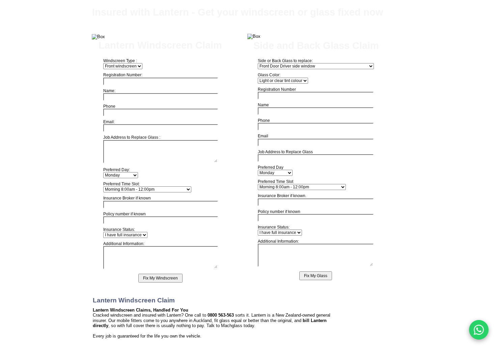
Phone (264, 120)
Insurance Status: (274, 227)
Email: (109, 121)
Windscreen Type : (120, 60)
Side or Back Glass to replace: (285, 60)
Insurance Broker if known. (282, 195)
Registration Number (277, 89)
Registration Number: (122, 75)
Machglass (231, 325)
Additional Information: (278, 241)
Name (263, 105)
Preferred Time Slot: (121, 184)
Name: (109, 90)
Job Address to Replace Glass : (131, 137)
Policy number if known (279, 211)
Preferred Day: (116, 169)
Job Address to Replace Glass (285, 152)
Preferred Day (270, 167)
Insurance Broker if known (127, 198)
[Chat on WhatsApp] (479, 330)
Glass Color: (269, 75)
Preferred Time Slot (275, 181)
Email (263, 136)
